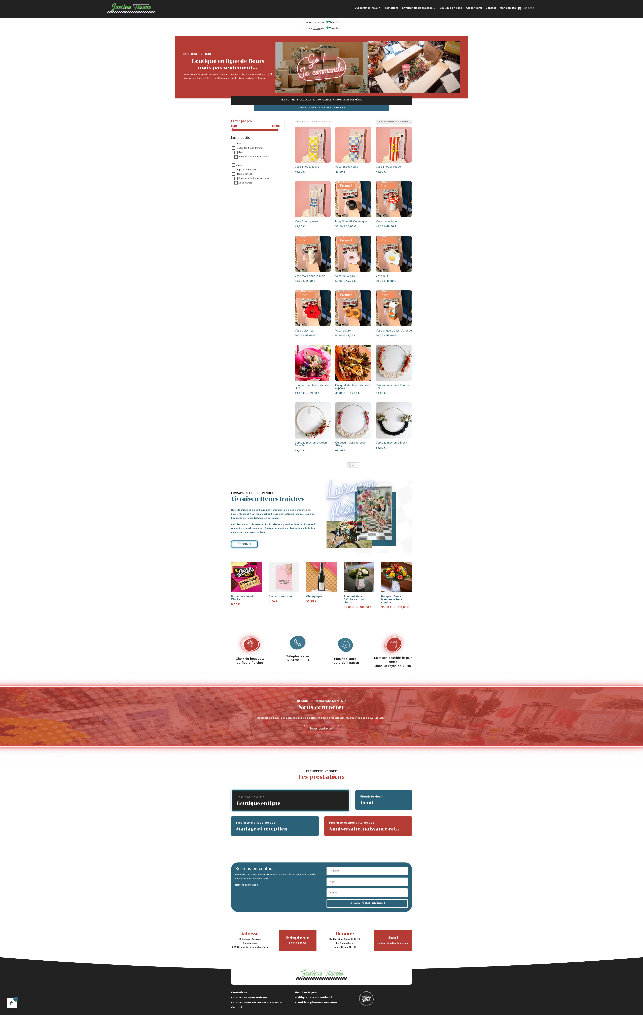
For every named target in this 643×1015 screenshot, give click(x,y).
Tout (238, 143)
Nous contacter (321, 728)
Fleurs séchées (244, 174)
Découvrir (244, 544)
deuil (240, 152)
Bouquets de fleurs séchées (253, 178)
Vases (239, 165)
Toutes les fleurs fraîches (250, 148)
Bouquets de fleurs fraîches (253, 157)
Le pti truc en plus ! (247, 169)
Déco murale (245, 183)
